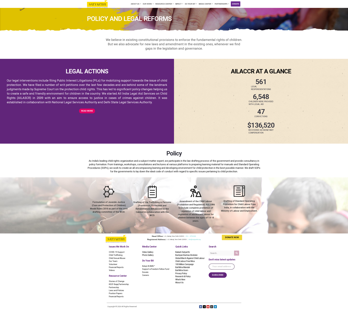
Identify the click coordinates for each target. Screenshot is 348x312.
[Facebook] (200, 306)
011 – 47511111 (191, 236)
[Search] (236, 253)
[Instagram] (211, 306)
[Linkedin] (215, 306)
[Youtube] (207, 306)
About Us (135, 4)
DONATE (235, 4)
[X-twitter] (204, 306)
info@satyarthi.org (195, 239)
